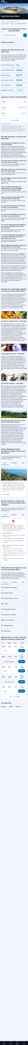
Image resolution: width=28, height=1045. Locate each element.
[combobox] (14, 35)
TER (14, 250)
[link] (4, 102)
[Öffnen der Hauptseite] (4, 1)
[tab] (5, 463)
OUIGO (5, 250)
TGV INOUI (10, 250)
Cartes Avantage (8, 328)
